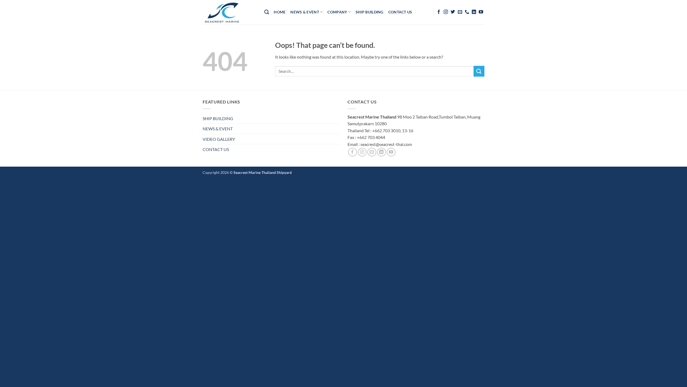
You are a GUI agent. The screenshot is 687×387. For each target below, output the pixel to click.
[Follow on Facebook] (439, 12)
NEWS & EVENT (218, 128)
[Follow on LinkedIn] (474, 12)
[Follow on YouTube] (481, 12)
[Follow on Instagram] (446, 12)
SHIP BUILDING (218, 118)
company (337, 12)
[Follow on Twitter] (453, 12)
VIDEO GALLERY (219, 139)
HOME (280, 12)
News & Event (304, 12)
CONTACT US (216, 149)
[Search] (266, 12)
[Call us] (467, 12)
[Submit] (479, 71)
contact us (400, 12)
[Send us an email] (460, 12)
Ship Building (369, 12)
